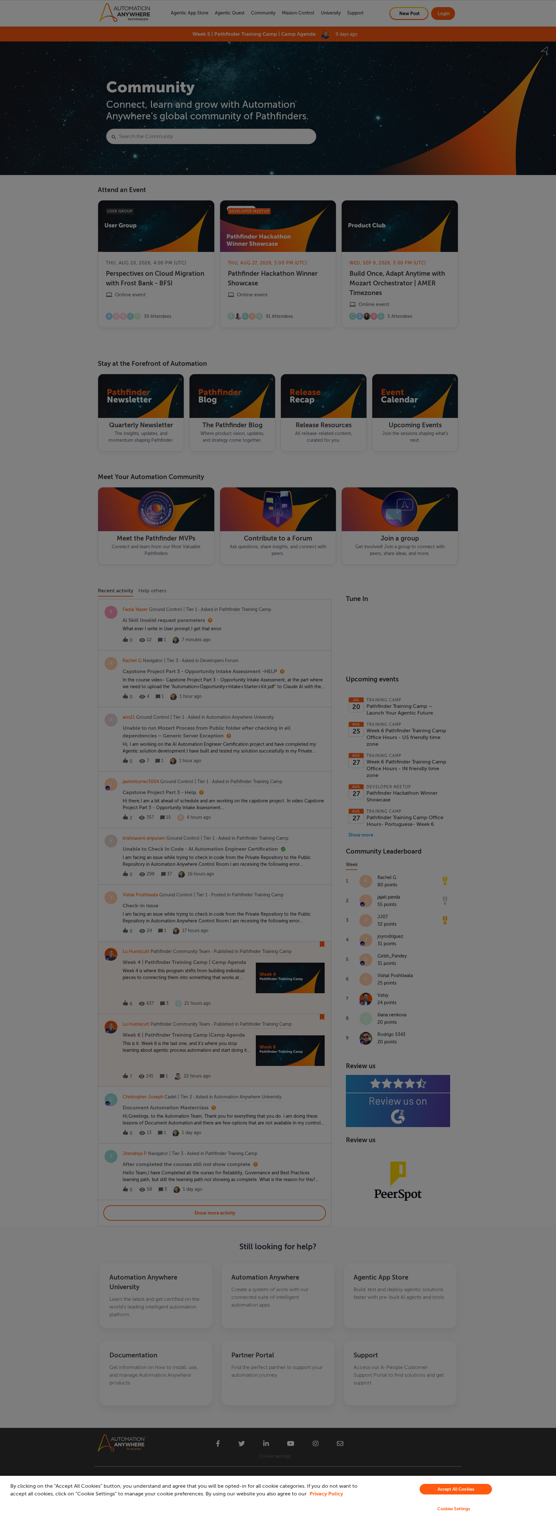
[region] (278, 1496)
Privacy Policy (326, 1494)
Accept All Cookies (456, 1489)
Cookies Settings (453, 1508)
